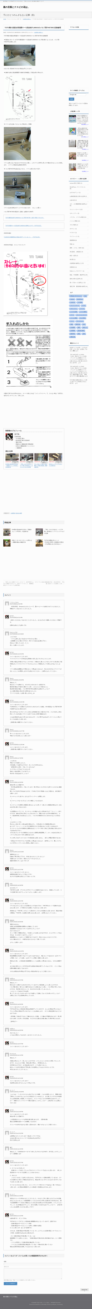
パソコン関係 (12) (75, 221)
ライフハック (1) (74, 236)
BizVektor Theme (46, 1304)
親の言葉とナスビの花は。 (16, 7)
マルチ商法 (82, 318)
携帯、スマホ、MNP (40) (77, 248)
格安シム (85, 327)
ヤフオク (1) (73, 232)
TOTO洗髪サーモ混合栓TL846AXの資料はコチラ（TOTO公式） (23, 225)
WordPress (80, 299)
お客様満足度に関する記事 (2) (78, 196)
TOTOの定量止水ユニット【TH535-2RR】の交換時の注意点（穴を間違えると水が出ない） (54, 542)
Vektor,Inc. (54, 1304)
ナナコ (72, 315)
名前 (5, 1261)
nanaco (72, 299)
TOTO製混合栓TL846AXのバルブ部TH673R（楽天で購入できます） (24, 217)
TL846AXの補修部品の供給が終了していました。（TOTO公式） (22, 237)
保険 (72, 324)
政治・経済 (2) (74, 255)
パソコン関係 (74, 318)
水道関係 (13, 513)
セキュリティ (74, 308)
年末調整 (73, 327)
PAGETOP (84, 1289)
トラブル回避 (74, 311)
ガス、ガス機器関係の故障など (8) (78, 204)
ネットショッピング (81, 315)
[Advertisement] (33, 412)
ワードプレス (80, 321)
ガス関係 (80, 302)
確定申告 (73, 333)
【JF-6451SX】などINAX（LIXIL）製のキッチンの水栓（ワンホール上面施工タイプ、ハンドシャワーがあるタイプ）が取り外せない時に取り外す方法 (78, 358)
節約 (84, 333)
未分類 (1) (72, 259)
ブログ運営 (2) (74, 225)
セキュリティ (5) (74, 213)
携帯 (79, 327)
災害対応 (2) (73, 267)
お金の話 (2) (73, 200)
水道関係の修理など (38, 32)
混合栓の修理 (18, 513)
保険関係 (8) (73, 240)
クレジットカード (75, 305)
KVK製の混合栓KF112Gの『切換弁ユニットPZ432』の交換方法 (11, 465)
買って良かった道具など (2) (78, 282)
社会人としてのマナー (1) (77, 271)
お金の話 (73, 302)
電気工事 (73, 336)
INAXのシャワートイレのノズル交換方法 (55, 464)
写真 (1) (72, 244)
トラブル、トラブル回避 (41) (78, 217)
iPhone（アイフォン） (76, 296)
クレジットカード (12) (76, 209)
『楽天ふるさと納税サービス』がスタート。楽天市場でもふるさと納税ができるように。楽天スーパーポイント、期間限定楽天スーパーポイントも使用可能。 (18, 583)
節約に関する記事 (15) (76, 278)
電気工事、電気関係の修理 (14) (79, 286)
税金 (79, 333)
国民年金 (78, 324)
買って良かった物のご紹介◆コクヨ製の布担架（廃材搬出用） (40, 465)
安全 (84, 324)
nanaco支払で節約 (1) (76, 183)
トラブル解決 (83, 311)
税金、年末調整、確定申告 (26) (79, 275)
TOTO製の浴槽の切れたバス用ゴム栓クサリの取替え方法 (78, 380)
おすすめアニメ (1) (75, 192)
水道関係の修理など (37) (77, 263)
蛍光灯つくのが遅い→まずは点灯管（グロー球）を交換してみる (82, 154)
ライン (72, 321)
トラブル (82, 308)
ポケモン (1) (73, 228)
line (85, 296)
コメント (6, 1266)
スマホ (83, 305)
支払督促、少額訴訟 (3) (76, 251)
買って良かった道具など (44, 462)
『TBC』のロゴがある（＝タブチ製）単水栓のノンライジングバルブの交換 (26, 465)
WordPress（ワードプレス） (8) (78, 187)
